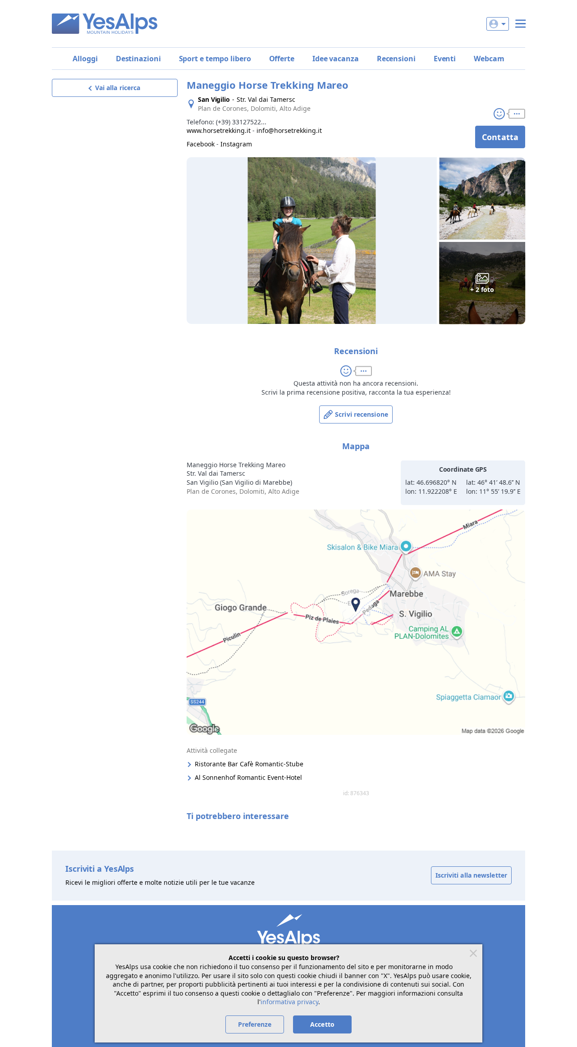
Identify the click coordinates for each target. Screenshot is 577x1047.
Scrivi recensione (361, 414)
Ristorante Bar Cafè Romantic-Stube (249, 764)
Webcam (489, 59)
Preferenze (255, 1024)
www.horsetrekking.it (219, 130)
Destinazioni (138, 59)
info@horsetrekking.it (289, 130)
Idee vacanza (335, 59)
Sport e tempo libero (215, 59)
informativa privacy (289, 1001)
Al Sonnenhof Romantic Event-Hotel (248, 777)
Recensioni (396, 59)
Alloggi (85, 59)
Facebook (201, 144)
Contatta (500, 137)
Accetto (322, 1024)
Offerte (281, 59)
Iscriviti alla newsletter (471, 875)
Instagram (236, 144)
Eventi (445, 59)
